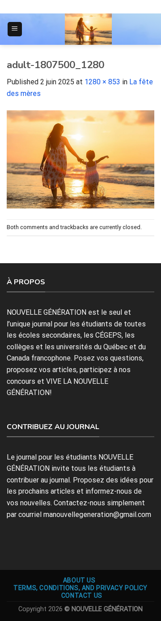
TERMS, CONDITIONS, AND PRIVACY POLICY (80, 587)
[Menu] (15, 29)
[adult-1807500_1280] (80, 159)
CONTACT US (81, 595)
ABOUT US (79, 580)
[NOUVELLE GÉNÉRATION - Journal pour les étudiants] (89, 29)
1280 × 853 (102, 82)
